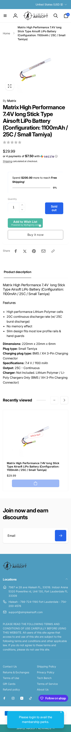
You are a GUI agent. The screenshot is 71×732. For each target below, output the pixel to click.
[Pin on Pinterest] (34, 251)
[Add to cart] (35, 483)
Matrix (9, 101)
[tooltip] (39, 225)
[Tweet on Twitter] (25, 251)
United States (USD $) (49, 4)
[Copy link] (53, 251)
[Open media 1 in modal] (35, 68)
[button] (35, 728)
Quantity (12, 199)
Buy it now (35, 235)
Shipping (7, 161)
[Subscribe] (60, 535)
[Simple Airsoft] (15, 569)
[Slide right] (64, 400)
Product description (17, 272)
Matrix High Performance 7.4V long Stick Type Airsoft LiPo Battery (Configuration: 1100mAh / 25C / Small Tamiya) (33, 466)
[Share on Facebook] (16, 251)
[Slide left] (54, 400)
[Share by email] (43, 251)
